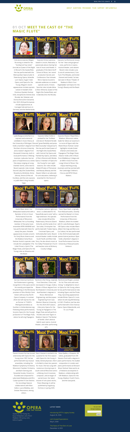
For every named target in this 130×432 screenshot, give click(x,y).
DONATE (107, 1)
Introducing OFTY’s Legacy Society (62, 413)
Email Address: (96, 409)
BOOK (95, 1)
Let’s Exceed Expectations (59, 419)
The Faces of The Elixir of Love (61, 426)
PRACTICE (101, 1)
